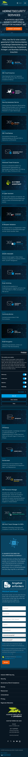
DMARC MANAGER (7, 254)
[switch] (25, 378)
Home (2, 34)
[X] (11, 741)
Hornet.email (6, 460)
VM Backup (5, 427)
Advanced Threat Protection (10, 162)
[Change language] (19, 3)
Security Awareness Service (10, 102)
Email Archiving (6, 283)
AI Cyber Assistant (7, 193)
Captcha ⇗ (10, 658)
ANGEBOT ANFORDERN (14, 29)
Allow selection (14, 399)
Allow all (14, 395)
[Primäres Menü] (25, 3)
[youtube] (17, 741)
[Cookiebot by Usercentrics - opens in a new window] (21, 352)
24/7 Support (4, 752)
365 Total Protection (8, 73)
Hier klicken (18, 656)
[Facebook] (8, 741)
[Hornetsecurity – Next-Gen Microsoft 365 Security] (4, 3)
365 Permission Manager (9, 489)
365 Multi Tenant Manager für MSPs (13, 524)
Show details (21, 391)
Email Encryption (7, 341)
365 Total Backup (7, 133)
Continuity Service (7, 314)
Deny (14, 403)
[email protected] (14, 730)
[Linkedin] (14, 741)
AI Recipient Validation (9, 224)
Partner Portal (6, 755)
